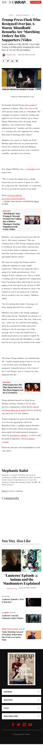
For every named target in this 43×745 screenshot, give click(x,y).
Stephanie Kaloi (11, 55)
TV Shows (5, 613)
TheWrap (8, 692)
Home (11, 15)
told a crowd (29, 105)
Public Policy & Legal (10, 629)
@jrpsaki (30, 169)
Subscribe (35, 2)
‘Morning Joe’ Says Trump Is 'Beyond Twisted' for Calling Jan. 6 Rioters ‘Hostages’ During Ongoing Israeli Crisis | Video (12, 221)
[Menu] (4, 2)
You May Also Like (16, 540)
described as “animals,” (19, 435)
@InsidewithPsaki (14, 195)
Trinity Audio (22, 96)
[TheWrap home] (17, 2)
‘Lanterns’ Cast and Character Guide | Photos (12, 616)
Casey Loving (13, 588)
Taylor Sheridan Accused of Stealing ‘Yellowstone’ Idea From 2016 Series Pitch (12, 636)
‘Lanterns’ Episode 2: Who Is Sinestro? (13, 600)
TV (33, 15)
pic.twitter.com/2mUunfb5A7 (13, 198)
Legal (6, 708)
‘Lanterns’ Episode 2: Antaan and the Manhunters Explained (21, 579)
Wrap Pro (8, 700)
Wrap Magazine (11, 716)
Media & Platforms (22, 15)
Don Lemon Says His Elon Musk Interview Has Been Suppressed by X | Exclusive (13, 388)
